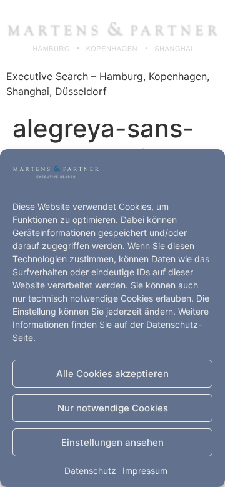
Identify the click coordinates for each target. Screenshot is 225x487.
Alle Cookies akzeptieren (112, 374)
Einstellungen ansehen (112, 442)
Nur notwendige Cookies (113, 408)
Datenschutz (90, 470)
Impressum (145, 470)
